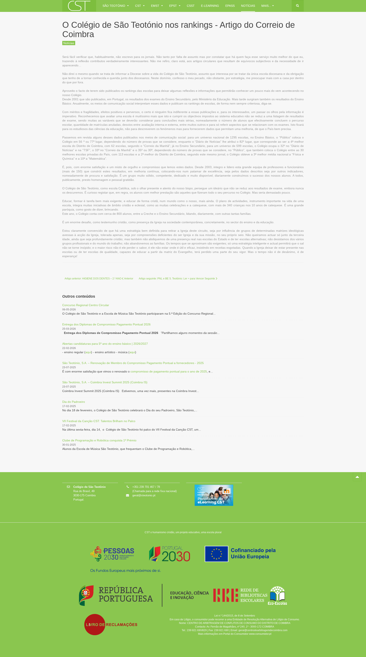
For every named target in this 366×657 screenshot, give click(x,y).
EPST (173, 5)
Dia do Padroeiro (73, 401)
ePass (230, 5)
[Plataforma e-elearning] (214, 495)
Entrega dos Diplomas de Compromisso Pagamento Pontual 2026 (106, 324)
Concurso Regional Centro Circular (85, 305)
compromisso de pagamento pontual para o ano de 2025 (168, 371)
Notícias (248, 5)
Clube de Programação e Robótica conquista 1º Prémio (99, 440)
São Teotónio (114, 5)
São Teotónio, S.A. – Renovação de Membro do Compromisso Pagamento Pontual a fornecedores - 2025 (133, 363)
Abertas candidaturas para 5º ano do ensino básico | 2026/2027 (105, 343)
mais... (266, 5)
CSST (191, 5)
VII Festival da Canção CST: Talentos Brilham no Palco (98, 421)
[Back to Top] (357, 476)
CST (138, 5)
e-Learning (210, 5)
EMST (155, 5)
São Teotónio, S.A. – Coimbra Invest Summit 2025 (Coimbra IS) (104, 382)
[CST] (79, 6)
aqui (88, 352)
